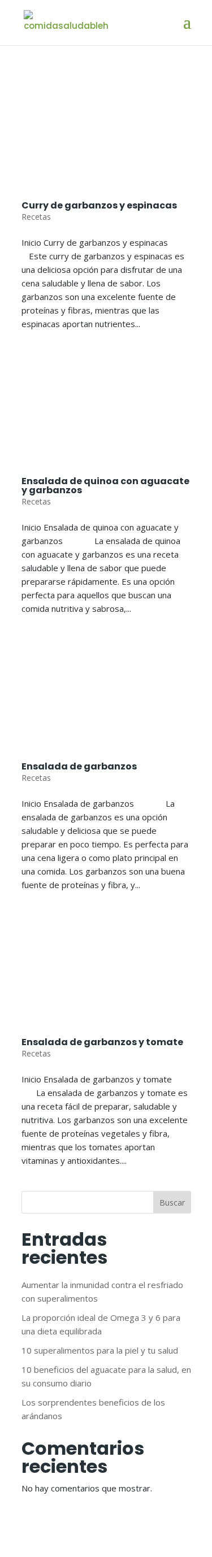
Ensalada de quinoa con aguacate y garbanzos (105, 486)
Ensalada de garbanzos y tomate (102, 1042)
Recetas (36, 216)
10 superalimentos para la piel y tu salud (99, 1350)
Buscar (172, 1202)
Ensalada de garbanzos (79, 766)
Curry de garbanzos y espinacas (99, 205)
